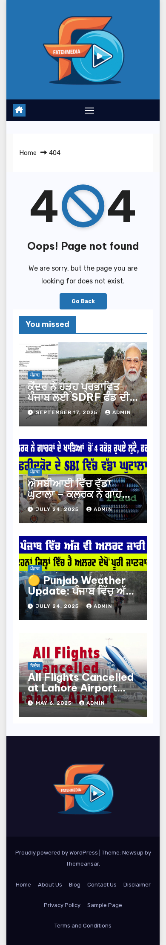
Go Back (83, 301)
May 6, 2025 (54, 703)
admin (121, 412)
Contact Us (102, 884)
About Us (50, 884)
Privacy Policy (62, 905)
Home (28, 153)
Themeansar (82, 863)
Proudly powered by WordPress (57, 852)
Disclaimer (137, 884)
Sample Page (104, 905)
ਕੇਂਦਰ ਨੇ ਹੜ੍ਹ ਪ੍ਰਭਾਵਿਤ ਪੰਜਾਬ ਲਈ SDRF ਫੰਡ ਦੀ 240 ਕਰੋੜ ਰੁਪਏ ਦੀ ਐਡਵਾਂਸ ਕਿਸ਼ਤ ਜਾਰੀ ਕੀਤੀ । (83, 402)
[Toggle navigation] (89, 110)
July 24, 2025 (58, 509)
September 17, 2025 (67, 412)
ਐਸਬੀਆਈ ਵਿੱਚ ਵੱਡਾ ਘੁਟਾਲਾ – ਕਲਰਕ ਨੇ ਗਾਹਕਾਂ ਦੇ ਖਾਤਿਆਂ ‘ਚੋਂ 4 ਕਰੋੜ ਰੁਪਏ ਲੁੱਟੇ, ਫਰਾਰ (81, 499)
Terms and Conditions (83, 925)
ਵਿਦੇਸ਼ (35, 665)
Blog (74, 884)
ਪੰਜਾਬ (35, 375)
